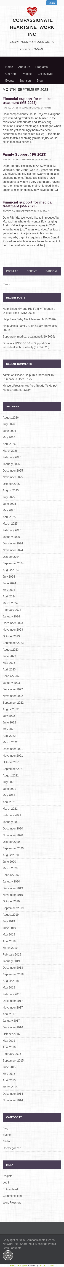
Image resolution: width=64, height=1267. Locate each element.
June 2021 (9, 788)
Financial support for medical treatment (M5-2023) (28, 101)
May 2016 (9, 1040)
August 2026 (11, 417)
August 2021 (11, 775)
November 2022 (13, 695)
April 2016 (9, 1047)
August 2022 (11, 709)
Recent (32, 271)
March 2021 (10, 808)
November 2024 (13, 550)
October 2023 (11, 636)
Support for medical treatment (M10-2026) (29, 336)
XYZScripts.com (47, 1265)
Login (52, 2)
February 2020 (12, 874)
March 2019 (10, 947)
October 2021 (11, 762)
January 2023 (11, 682)
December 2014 (13, 1093)
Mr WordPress (12, 385)
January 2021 (11, 821)
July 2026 (9, 424)
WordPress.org (12, 1202)
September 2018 (13, 974)
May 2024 (9, 589)
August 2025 (11, 490)
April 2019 (9, 941)
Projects (27, 73)
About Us (24, 66)
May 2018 (9, 987)
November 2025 (13, 477)
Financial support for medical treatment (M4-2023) (28, 204)
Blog (40, 80)
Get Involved (45, 73)
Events (9, 80)
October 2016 (11, 1033)
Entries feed (10, 1189)
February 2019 (12, 954)
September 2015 (13, 1060)
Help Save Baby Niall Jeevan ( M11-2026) (29, 319)
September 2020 (13, 848)
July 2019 (9, 921)
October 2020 (11, 841)
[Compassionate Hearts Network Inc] (32, 10)
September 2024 (13, 563)
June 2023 (9, 656)
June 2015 (9, 1067)
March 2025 (10, 523)
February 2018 (12, 994)
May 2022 (9, 729)
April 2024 (9, 596)
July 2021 (9, 782)
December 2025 (13, 470)
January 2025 (11, 536)
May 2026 (9, 437)
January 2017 (11, 1020)
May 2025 (9, 510)
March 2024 (10, 603)
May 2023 (9, 662)
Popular (12, 271)
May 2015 (9, 1073)
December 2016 (13, 1027)
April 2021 (9, 802)
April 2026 (9, 443)
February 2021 (12, 815)
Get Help (11, 73)
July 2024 (9, 576)
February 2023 (12, 676)
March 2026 (10, 450)
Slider (6, 1141)
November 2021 (13, 755)
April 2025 (9, 517)
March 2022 (10, 742)
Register (8, 1175)
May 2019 (9, 934)
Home (9, 66)
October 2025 (11, 483)
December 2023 (13, 623)
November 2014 (13, 1100)
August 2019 (11, 914)
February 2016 (12, 1053)
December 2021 (13, 748)
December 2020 (13, 828)
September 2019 (13, 908)
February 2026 (12, 457)
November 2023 (13, 629)
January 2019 (11, 961)
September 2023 (13, 642)
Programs (41, 66)
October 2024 (11, 556)
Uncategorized (12, 1148)
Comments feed (13, 1195)
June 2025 (9, 503)
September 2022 (13, 702)
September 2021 (13, 768)
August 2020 (11, 855)
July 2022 (9, 715)
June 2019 (9, 927)
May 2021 (9, 795)
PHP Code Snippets (18, 1265)
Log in (6, 1182)
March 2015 (10, 1086)
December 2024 (13, 543)
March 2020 (10, 868)
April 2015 (9, 1080)
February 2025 (12, 530)
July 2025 (9, 497)
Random (51, 271)
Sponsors (25, 80)
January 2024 (11, 616)
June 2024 (9, 583)
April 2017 (9, 1014)
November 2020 (13, 835)
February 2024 (12, 609)
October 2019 (11, 901)
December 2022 (13, 689)
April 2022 (9, 735)
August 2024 (11, 570)
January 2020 (11, 881)
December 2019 (13, 888)
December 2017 (13, 1000)
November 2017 (13, 1007)
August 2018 (11, 980)
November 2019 (13, 894)
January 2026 (11, 464)
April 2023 (9, 669)
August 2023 (11, 649)
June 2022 (9, 722)
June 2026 (9, 430)
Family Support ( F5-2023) (24, 154)
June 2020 (9, 861)
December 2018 (13, 967)
